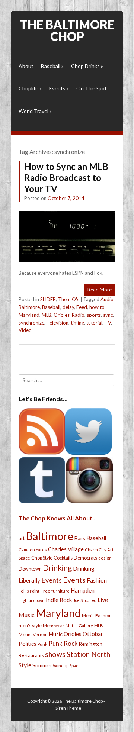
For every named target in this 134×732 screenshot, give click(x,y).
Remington (90, 644)
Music (56, 634)
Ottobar (93, 634)
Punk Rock (63, 643)
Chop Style (41, 558)
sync (108, 315)
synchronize (31, 323)
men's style (30, 625)
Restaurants (31, 655)
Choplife (30, 88)
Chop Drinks (87, 66)
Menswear (53, 625)
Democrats (85, 558)
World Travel (35, 111)
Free (45, 591)
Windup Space (67, 665)
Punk (42, 644)
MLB (46, 315)
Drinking (57, 567)
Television (57, 323)
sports (94, 315)
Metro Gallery (79, 625)
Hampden (83, 590)
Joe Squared (84, 600)
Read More (99, 290)
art (22, 538)
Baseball (52, 66)
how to (97, 307)
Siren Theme (68, 708)
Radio (78, 315)
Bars (79, 538)
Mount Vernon (33, 634)
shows (55, 654)
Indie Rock (59, 599)
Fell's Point (29, 590)
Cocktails (63, 558)
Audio (107, 299)
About (26, 66)
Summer (42, 665)
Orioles (62, 315)
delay (68, 307)
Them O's (68, 299)
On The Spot (91, 88)
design (105, 557)
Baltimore (29, 307)
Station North (88, 654)
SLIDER (48, 299)
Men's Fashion (97, 615)
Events (59, 88)
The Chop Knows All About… (58, 518)
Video (25, 330)
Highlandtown (32, 600)
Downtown (30, 569)
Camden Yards (33, 549)
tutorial (94, 323)
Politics (27, 643)
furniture (60, 590)
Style (25, 664)
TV (108, 323)
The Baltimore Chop (67, 30)
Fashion (97, 580)
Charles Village (66, 549)
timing (77, 323)
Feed (81, 307)
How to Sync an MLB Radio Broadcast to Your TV (66, 177)
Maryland (29, 315)
